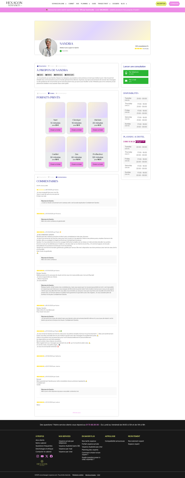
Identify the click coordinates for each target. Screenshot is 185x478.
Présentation (42, 66)
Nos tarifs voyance (89, 441)
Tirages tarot (103, 3)
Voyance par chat (65, 452)
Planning (84, 3)
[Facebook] (51, 456)
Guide (94, 3)
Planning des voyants (90, 450)
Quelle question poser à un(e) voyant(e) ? (91, 458)
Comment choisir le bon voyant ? (91, 454)
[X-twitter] (47, 456)
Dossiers (116, 3)
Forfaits (52, 66)
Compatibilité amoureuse (115, 441)
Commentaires (61, 66)
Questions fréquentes (44, 446)
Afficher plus (77, 412)
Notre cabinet (41, 443)
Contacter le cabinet (43, 452)
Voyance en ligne (58, 3)
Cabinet (71, 3)
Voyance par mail (65, 449)
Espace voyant (133, 444)
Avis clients (40, 440)
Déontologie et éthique (44, 449)
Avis (77, 3)
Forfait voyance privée (90, 444)
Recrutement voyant (136, 441)
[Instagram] (38, 456)
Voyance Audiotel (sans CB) (69, 446)
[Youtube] (42, 456)
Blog (123, 3)
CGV (98, 475)
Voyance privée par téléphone (66, 442)
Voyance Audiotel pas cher (92, 447)
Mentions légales (90, 475)
